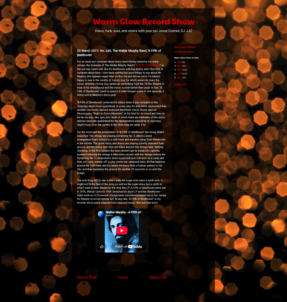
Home (123, 277)
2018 (179, 62)
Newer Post (86, 277)
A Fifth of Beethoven (148, 65)
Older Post (158, 277)
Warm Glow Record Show (144, 21)
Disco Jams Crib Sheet (185, 47)
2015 (179, 74)
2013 (179, 77)
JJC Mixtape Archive (184, 52)
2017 (179, 66)
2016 (179, 70)
